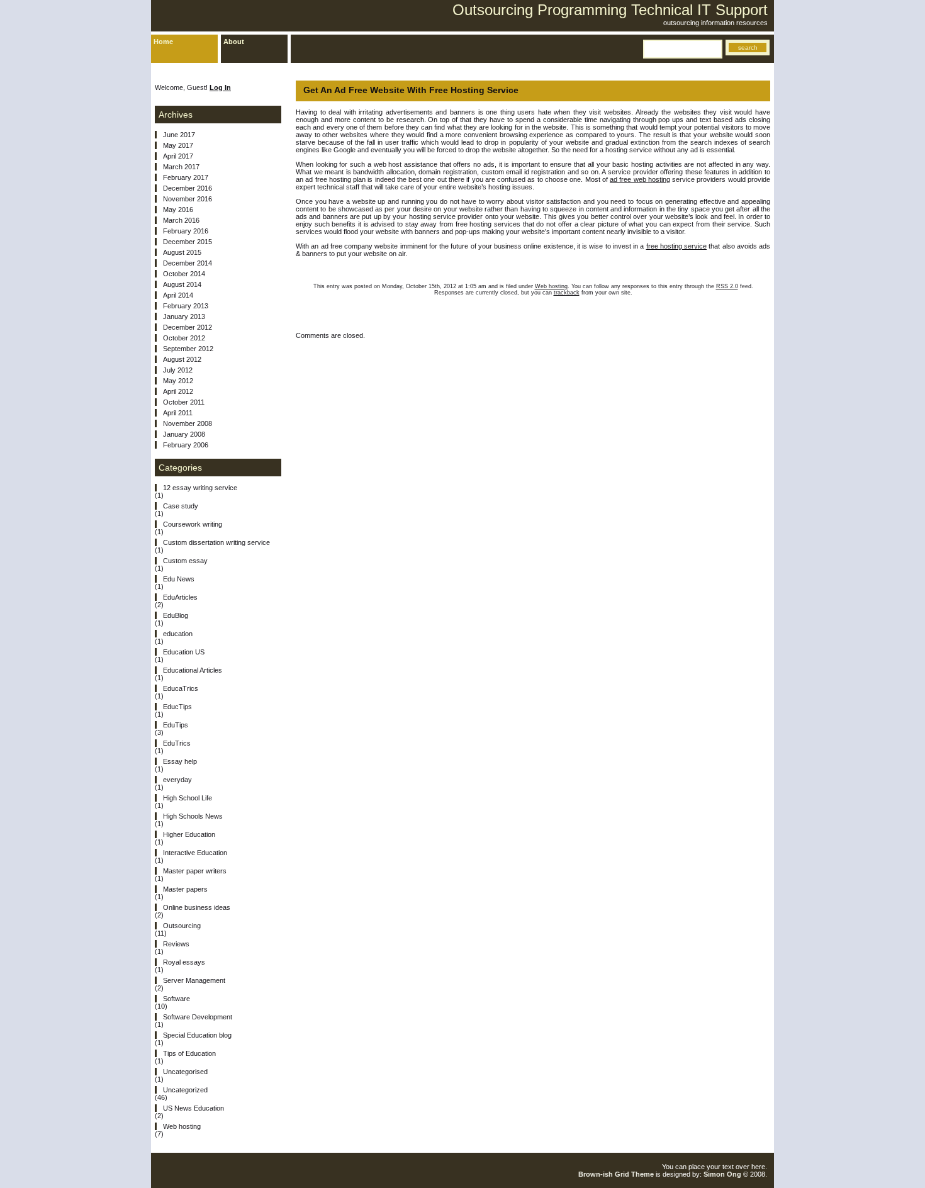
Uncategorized (185, 1090)
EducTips (177, 706)
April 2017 (178, 156)
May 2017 (178, 145)
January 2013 (184, 316)
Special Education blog (197, 1035)
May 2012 (178, 380)
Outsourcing (182, 925)
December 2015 (187, 241)
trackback (567, 292)
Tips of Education (189, 1053)
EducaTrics (180, 688)
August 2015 (182, 252)
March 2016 (181, 220)
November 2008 (187, 423)
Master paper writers (195, 871)
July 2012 (178, 370)
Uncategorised (185, 1071)
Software (176, 998)
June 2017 (179, 134)
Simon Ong (722, 1174)
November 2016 (187, 199)
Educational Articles (192, 670)
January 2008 (184, 434)
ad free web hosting (640, 179)
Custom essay (185, 560)
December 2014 (187, 263)
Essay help (180, 761)
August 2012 (182, 359)
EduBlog (175, 615)
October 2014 (184, 273)
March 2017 (181, 167)
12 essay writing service (200, 487)
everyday (177, 779)
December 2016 (187, 188)
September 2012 (188, 348)
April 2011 (178, 413)
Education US (184, 652)
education (178, 633)
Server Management (194, 980)
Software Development (197, 1017)
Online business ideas (196, 907)
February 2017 (185, 177)
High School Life (187, 798)
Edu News (178, 579)
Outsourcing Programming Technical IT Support (610, 9)
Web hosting (551, 286)
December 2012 (187, 327)
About (233, 41)
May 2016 (178, 209)
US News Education (193, 1108)
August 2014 (182, 284)
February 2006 (185, 445)
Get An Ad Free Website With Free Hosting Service (411, 90)
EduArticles (180, 597)
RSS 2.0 (727, 286)
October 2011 (184, 402)
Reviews (176, 944)
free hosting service (676, 246)
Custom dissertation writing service (216, 542)
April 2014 (178, 295)
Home (163, 41)
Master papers (185, 889)
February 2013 (185, 306)
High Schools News (193, 816)
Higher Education (189, 834)
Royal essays (184, 962)
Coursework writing (192, 524)
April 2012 (178, 391)
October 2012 (184, 338)
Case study (180, 506)
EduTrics (177, 743)
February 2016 (185, 231)
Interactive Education (195, 852)
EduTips (175, 725)
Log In (220, 87)
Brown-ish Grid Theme (616, 1174)
